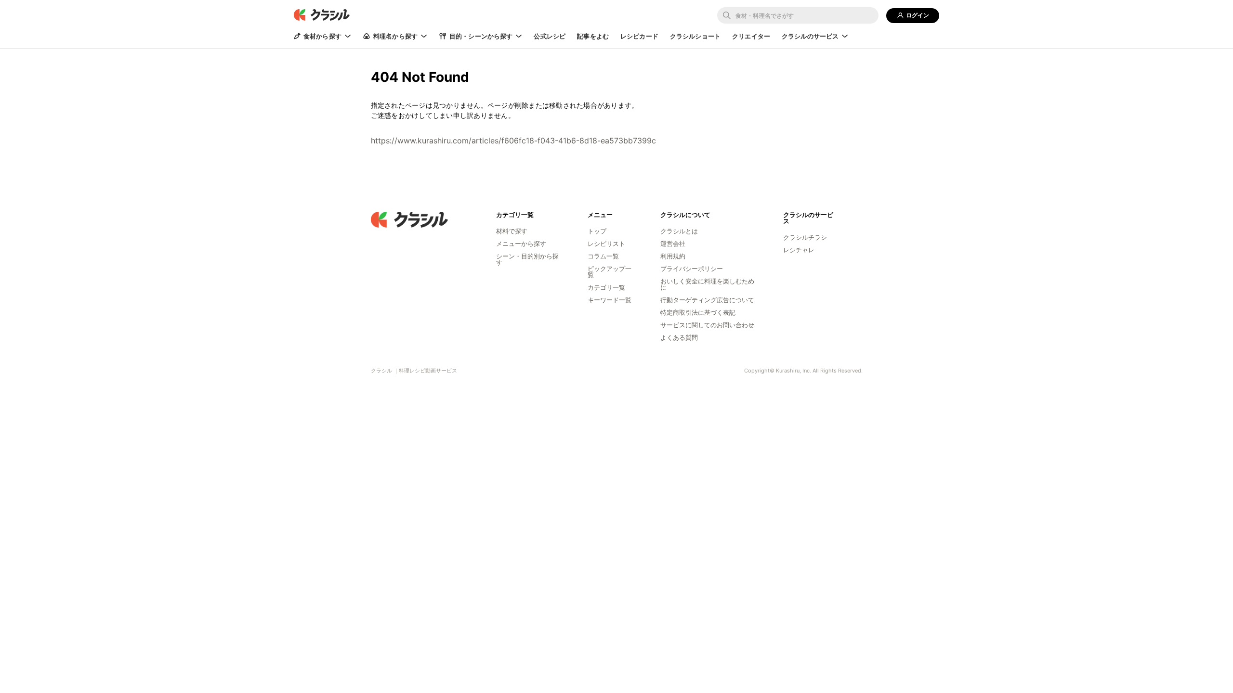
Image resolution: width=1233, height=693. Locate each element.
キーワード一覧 (609, 300)
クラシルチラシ (805, 237)
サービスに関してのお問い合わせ (707, 325)
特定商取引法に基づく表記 (697, 312)
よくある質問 (679, 337)
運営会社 (672, 243)
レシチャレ (798, 250)
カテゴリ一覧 (606, 287)
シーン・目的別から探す (527, 259)
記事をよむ (593, 36)
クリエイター (751, 36)
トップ (597, 231)
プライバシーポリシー (691, 268)
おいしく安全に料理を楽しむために (707, 284)
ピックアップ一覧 (609, 272)
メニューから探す (521, 243)
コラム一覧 (603, 256)
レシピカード (639, 36)
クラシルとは (679, 231)
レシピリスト (606, 243)
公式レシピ (549, 36)
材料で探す (511, 231)
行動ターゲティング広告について (707, 300)
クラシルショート (695, 36)
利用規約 (672, 256)
